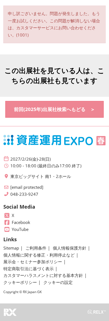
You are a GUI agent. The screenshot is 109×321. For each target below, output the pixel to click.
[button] (54, 109)
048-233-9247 (24, 194)
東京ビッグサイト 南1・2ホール (40, 176)
